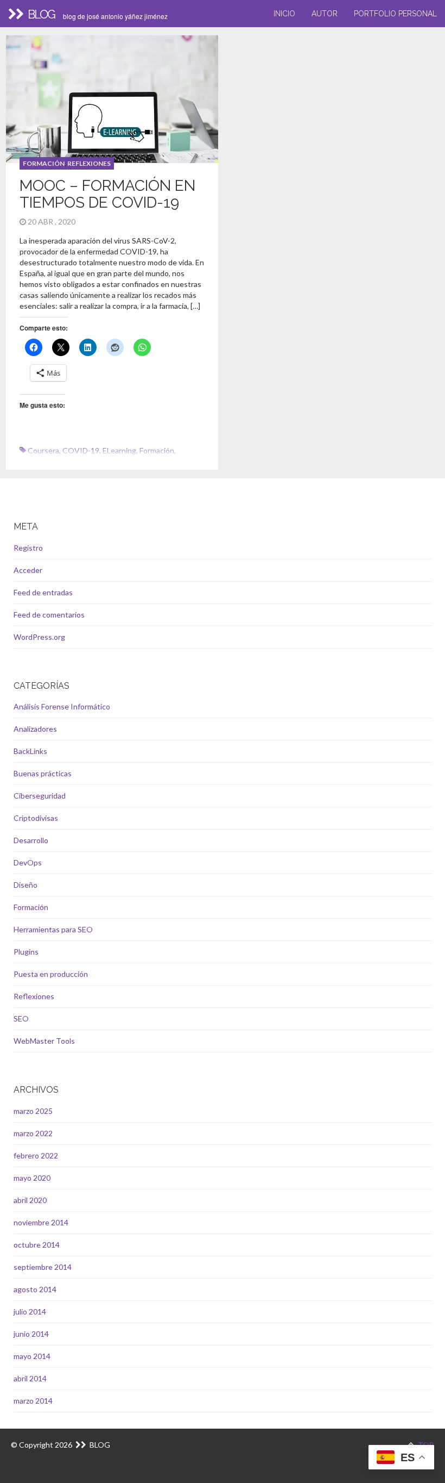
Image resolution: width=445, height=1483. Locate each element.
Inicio (284, 13)
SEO (21, 1018)
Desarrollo (31, 840)
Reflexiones (89, 163)
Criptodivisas (36, 817)
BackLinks (30, 751)
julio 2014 (30, 1311)
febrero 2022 (36, 1155)
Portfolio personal (395, 13)
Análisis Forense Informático (62, 706)
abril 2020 (30, 1200)
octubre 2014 (37, 1244)
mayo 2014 (32, 1356)
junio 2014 (31, 1333)
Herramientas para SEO (53, 929)
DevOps (28, 862)
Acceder (28, 570)
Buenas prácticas (43, 773)
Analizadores (35, 728)
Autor (325, 13)
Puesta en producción (51, 974)
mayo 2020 (32, 1177)
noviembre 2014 (41, 1222)
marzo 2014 (33, 1400)
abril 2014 (30, 1378)
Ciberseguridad (40, 795)
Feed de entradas (43, 592)
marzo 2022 (33, 1133)
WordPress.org (39, 636)
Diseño (25, 884)
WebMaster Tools (44, 1040)
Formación (44, 163)
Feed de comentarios (49, 614)
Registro (28, 547)
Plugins (26, 951)
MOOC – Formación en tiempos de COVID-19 (107, 194)
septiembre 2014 (43, 1267)
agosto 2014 (35, 1289)
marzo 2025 (33, 1111)
